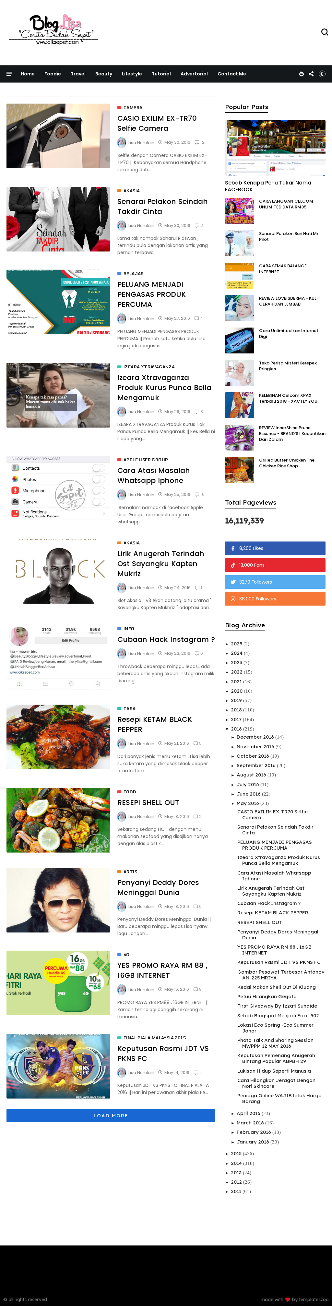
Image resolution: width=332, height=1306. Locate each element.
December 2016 (256, 737)
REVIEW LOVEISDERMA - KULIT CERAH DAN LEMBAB (289, 301)
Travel (78, 74)
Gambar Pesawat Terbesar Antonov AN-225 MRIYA (281, 975)
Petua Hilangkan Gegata (267, 996)
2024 (237, 653)
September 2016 (257, 765)
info (129, 629)
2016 (237, 729)
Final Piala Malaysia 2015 (155, 1038)
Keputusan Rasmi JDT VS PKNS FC (278, 962)
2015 (237, 1153)
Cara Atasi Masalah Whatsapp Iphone (153, 475)
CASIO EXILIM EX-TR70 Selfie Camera (157, 123)
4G (127, 955)
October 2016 (253, 756)
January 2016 (253, 1142)
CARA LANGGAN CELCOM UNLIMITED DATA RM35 (286, 204)
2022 (237, 672)
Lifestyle (132, 74)
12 (202, 142)
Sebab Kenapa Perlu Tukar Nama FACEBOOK (268, 186)
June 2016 (249, 794)
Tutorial (161, 74)
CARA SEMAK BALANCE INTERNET (283, 269)
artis (130, 872)
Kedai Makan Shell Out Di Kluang (276, 987)
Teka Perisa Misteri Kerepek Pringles (288, 366)
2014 (237, 1163)
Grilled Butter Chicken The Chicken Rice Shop (286, 463)
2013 (237, 1172)
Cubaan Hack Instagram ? (166, 639)
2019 (237, 700)
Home (28, 74)
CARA (130, 709)
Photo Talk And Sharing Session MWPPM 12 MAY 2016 (275, 1043)
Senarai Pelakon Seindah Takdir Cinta (275, 830)
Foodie (52, 74)
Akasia (132, 191)
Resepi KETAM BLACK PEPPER (272, 913)
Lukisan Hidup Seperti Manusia (274, 1071)
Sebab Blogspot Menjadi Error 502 (278, 1015)
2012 (237, 1182)
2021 (237, 681)
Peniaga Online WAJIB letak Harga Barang (279, 1098)
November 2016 (256, 746)
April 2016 (249, 1113)
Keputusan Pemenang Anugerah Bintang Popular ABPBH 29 (276, 1058)
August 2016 (252, 775)
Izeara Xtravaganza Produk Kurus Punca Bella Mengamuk (164, 388)
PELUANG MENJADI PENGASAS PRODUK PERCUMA (151, 294)
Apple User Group (146, 460)
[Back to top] (316, 1290)
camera (133, 108)
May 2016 (248, 803)
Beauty (103, 74)
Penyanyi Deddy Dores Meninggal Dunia (158, 887)
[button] (322, 74)
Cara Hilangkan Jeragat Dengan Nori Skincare (276, 1083)
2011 (237, 1191)
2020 (237, 691)
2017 (237, 719)
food (130, 792)
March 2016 (251, 1123)
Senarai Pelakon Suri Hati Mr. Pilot (289, 236)
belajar (134, 274)
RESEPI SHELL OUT (148, 803)
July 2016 (248, 784)
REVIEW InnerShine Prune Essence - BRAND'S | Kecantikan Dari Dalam (292, 433)
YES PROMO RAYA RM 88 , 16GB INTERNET (162, 970)
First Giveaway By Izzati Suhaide (277, 1006)
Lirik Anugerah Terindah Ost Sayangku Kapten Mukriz (160, 564)
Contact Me (232, 74)
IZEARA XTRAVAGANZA (149, 367)
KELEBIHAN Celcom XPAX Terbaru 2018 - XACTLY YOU (288, 398)
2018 (237, 710)
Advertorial (194, 74)
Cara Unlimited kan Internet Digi (288, 334)
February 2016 (254, 1132)
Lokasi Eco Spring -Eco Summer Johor (275, 1028)
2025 (237, 644)
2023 (237, 662)
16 (202, 494)
